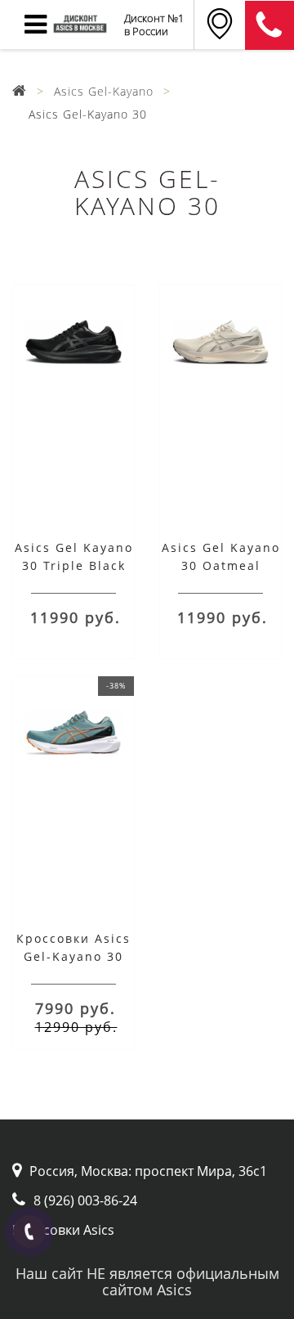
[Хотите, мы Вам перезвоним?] (29, 1231)
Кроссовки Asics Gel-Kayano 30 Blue (73, 956)
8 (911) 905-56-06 (269, 25)
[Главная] (19, 91)
